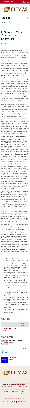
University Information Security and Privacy (15, 398)
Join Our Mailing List (20, 18)
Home (5, 22)
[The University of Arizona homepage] (8, 2)
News (10, 22)
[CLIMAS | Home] (15, 10)
